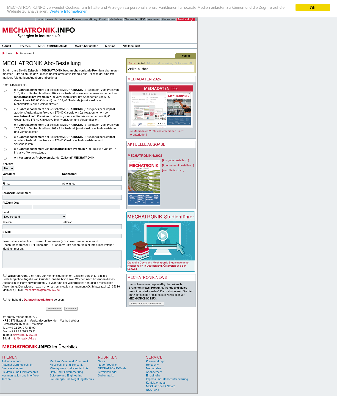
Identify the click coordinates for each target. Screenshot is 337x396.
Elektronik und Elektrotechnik (20, 372)
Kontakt (103, 19)
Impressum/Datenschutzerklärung (78, 19)
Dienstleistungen (12, 368)
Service (154, 357)
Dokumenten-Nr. (184, 63)
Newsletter (153, 19)
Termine (110, 46)
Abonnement (168, 19)
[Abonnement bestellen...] (178, 165)
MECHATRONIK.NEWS (160, 386)
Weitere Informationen (68, 11)
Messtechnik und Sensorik (66, 364)
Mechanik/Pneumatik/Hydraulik (69, 361)
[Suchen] (160, 55)
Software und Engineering (66, 375)
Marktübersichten (86, 46)
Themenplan (131, 19)
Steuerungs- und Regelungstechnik (72, 379)
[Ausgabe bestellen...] (175, 160)
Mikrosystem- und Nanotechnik (69, 368)
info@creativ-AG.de (24, 338)
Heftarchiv (51, 19)
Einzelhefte (153, 375)
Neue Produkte (107, 364)
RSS (142, 19)
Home (40, 19)
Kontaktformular (156, 382)
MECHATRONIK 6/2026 (145, 155)
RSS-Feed (152, 390)
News (101, 361)
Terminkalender (107, 372)
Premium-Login (185, 19)
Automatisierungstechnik (17, 364)
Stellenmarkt (131, 46)
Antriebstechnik (11, 361)
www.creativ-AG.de (25, 334)
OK (312, 7)
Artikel (141, 63)
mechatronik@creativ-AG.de (42, 290)
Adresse (151, 63)
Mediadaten (116, 19)
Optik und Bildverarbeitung (66, 372)
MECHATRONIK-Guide (52, 46)
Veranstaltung (165, 63)
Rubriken (107, 357)
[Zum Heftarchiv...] (173, 170)
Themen (25, 46)
